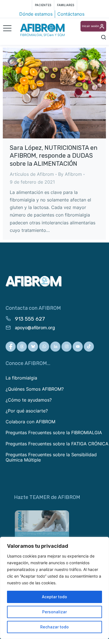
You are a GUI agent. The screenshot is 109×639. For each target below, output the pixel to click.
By (70, 174)
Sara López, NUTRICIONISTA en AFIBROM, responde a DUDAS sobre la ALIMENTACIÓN (54, 155)
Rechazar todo (54, 626)
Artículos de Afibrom (32, 174)
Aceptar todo (54, 596)
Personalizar (54, 611)
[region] (54, 588)
